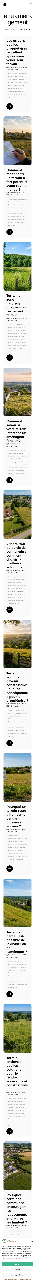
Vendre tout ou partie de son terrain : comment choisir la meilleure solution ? (16, 555)
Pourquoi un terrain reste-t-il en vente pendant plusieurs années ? (16, 816)
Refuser (17, 1270)
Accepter (17, 1264)
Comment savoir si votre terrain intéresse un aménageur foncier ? (16, 431)
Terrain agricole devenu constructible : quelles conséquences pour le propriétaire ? (17, 686)
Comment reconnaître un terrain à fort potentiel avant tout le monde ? (16, 179)
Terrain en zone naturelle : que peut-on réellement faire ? (16, 305)
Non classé (14, 69)
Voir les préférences (17, 1275)
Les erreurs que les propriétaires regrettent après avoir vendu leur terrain (16, 52)
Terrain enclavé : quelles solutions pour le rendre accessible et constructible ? (17, 1073)
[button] (32, 1241)
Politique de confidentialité (10, 1279)
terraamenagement (14, 67)
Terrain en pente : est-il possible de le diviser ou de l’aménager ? (16, 942)
